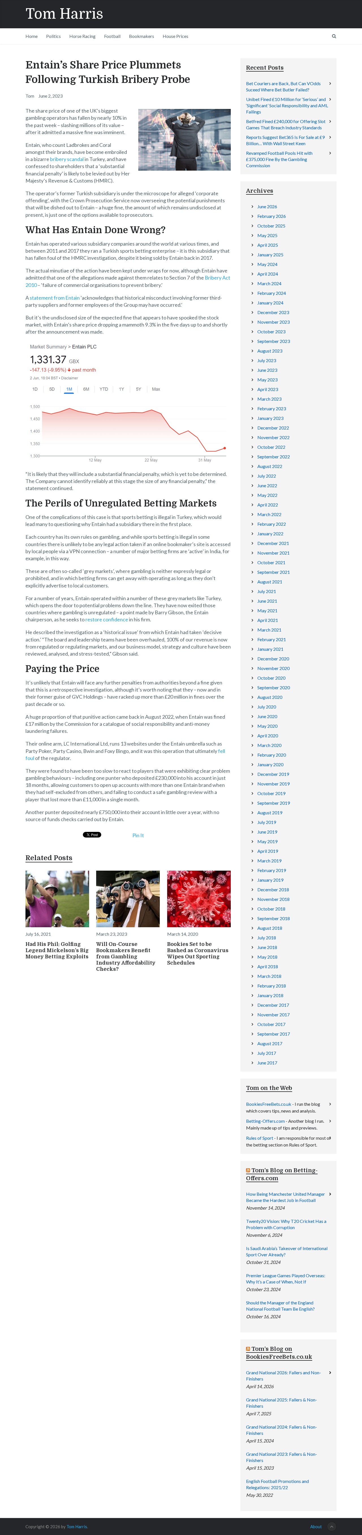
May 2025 (267, 235)
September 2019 (273, 803)
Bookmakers (141, 36)
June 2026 (267, 206)
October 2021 (271, 562)
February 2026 (271, 216)
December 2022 (273, 427)
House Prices (175, 36)
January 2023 (270, 418)
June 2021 (267, 601)
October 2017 (271, 1024)
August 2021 (269, 581)
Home (31, 36)
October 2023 (271, 331)
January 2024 (270, 302)
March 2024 (269, 283)
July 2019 (266, 822)
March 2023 (269, 399)
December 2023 (273, 312)
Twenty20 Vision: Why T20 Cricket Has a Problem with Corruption (286, 1224)
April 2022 (267, 504)
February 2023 (271, 408)
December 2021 (273, 543)
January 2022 (270, 533)
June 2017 (267, 1062)
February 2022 (271, 524)
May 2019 (267, 841)
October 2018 (271, 908)
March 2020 (269, 745)
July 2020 (266, 706)
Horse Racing (82, 36)
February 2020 (271, 754)
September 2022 (273, 456)
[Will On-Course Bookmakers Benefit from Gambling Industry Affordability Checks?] (128, 899)
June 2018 (267, 947)
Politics (53, 36)
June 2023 (267, 370)
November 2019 (273, 783)
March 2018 (269, 976)
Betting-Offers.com (265, 1121)
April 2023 (267, 389)
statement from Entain (55, 298)
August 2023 (269, 350)
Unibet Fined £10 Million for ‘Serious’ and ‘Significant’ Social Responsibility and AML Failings (287, 105)
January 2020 (270, 764)
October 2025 (271, 225)
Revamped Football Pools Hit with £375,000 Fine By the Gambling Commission (279, 159)
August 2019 (269, 812)
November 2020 (273, 668)
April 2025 (267, 245)
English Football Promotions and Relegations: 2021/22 (277, 1484)
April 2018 (267, 966)
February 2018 (271, 985)
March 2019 (269, 860)
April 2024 (267, 273)
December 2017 (273, 1005)
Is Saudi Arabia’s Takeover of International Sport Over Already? (286, 1251)
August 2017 (269, 1043)
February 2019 (271, 870)
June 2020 (267, 716)
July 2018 (266, 937)
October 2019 (271, 793)
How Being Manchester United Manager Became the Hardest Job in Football (285, 1197)
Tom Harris (64, 14)
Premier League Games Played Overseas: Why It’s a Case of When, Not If (285, 1278)
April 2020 (267, 735)
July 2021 (266, 591)
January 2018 (270, 995)
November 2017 (273, 1014)
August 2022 (269, 466)
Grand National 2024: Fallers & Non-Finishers (281, 1430)
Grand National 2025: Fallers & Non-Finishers (281, 1403)
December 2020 (273, 658)
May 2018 (267, 956)
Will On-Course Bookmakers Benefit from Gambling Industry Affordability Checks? (126, 956)
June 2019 (267, 831)
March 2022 (269, 514)
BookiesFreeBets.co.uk (268, 1104)
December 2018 (273, 889)
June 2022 (267, 485)
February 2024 (271, 293)
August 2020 (269, 697)
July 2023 (266, 360)
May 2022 (267, 495)
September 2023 (273, 341)
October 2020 (271, 677)
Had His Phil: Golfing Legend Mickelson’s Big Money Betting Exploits (57, 950)
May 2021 (267, 610)
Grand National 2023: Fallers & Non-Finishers (281, 1457)
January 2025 (270, 254)
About (316, 1526)
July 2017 (266, 1053)
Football (112, 36)
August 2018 (269, 928)
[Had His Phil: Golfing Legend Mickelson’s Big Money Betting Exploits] (57, 899)
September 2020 (273, 687)
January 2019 (270, 880)
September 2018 (273, 918)
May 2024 (267, 264)
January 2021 (270, 649)
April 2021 (267, 620)
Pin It (138, 835)
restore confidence (106, 619)
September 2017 (273, 1033)
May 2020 (267, 726)
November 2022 (273, 437)
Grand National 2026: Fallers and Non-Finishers (283, 1375)
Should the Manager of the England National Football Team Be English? (280, 1305)
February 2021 (271, 639)
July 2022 (266, 475)
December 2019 (273, 774)
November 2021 (273, 552)
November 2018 (273, 899)
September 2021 (273, 572)
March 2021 (269, 629)
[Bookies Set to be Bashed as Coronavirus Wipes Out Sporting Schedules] (199, 899)
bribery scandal (67, 159)
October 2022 (271, 447)
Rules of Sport (259, 1138)
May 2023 (267, 379)
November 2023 (273, 322)
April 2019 (267, 851)
